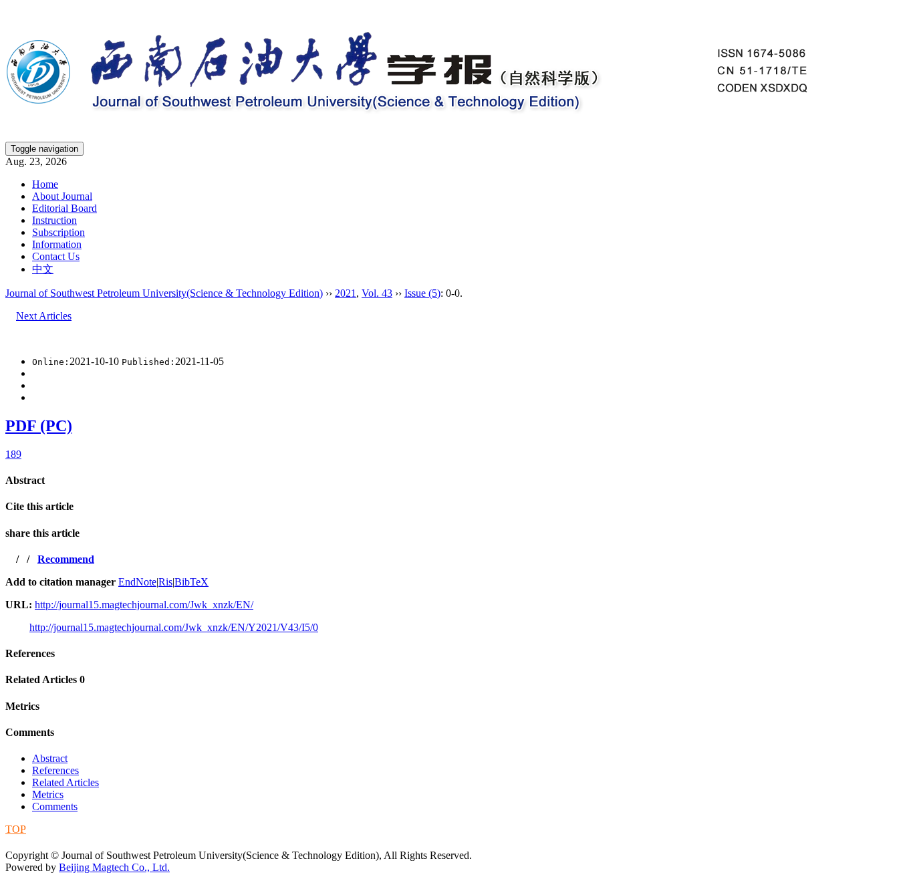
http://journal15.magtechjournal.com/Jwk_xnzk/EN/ (144, 604)
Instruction (54, 220)
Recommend (65, 559)
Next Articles (44, 316)
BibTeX (191, 582)
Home (45, 184)
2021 (345, 293)
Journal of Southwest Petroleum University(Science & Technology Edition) (164, 293)
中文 (42, 269)
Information (57, 244)
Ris (165, 582)
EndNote (137, 582)
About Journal (62, 196)
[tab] (456, 481)
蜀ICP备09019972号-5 (55, 842)
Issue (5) (422, 293)
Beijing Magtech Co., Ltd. (114, 867)
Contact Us (56, 256)
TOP (15, 829)
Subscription (58, 232)
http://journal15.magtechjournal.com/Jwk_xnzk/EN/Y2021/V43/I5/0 (173, 627)
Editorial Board (64, 208)
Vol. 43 (377, 293)
